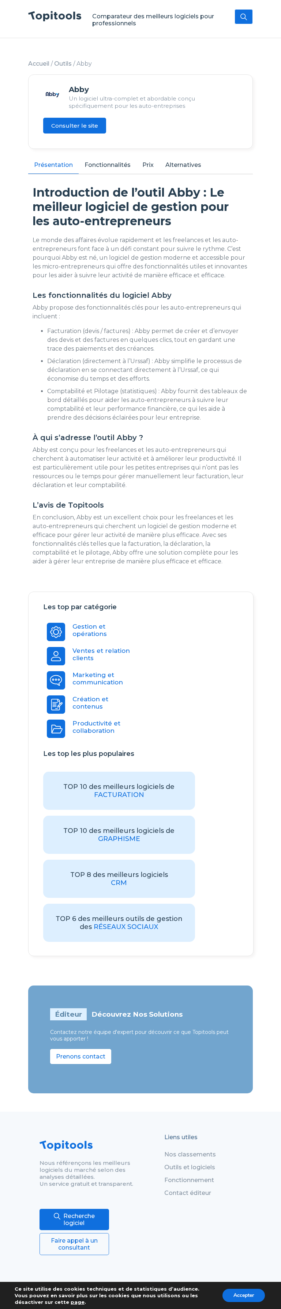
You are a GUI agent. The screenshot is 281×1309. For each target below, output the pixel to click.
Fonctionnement (189, 1180)
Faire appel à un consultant (74, 1244)
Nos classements (190, 1154)
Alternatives (183, 164)
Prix (148, 164)
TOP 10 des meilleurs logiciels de (119, 791)
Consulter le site (74, 125)
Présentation (53, 164)
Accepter (243, 1295)
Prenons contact (80, 1056)
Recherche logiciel (79, 1219)
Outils (63, 63)
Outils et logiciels (189, 1167)
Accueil (38, 63)
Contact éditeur (187, 1192)
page (78, 1302)
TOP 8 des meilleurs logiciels (119, 879)
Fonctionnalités (108, 164)
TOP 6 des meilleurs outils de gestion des (119, 923)
